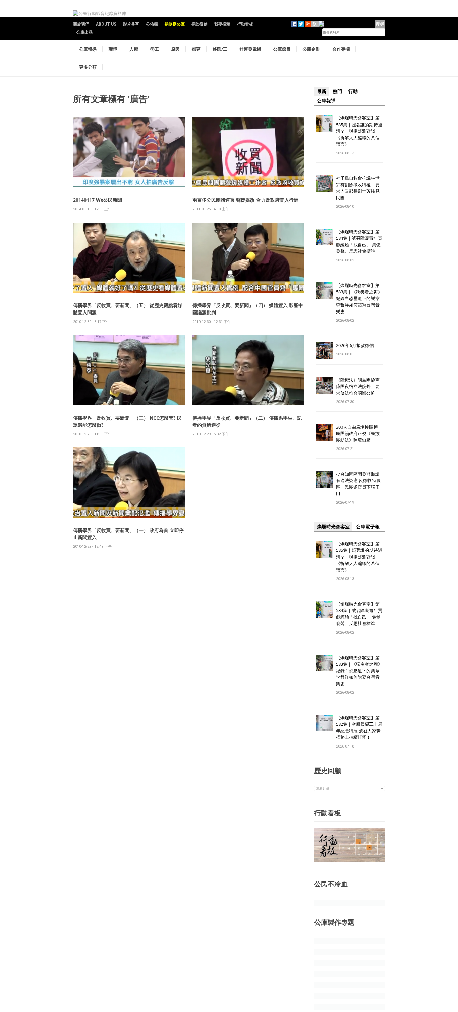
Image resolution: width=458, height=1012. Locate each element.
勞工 (154, 49)
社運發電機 (250, 49)
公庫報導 (88, 49)
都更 (196, 49)
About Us (106, 24)
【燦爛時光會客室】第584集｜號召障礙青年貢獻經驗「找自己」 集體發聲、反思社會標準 (359, 241)
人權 (133, 49)
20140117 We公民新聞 (97, 200)
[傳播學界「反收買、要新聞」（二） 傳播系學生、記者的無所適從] (248, 369)
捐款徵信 (199, 24)
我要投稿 (222, 24)
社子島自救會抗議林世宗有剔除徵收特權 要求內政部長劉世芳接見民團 (358, 188)
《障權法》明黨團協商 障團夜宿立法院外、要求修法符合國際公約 (360, 386)
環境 (113, 49)
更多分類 (88, 67)
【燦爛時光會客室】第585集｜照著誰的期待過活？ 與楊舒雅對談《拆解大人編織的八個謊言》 (359, 131)
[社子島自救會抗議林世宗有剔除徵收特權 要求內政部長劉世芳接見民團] (324, 183)
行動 (353, 91)
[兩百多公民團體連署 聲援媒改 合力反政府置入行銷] (248, 151)
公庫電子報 (368, 526)
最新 (321, 91)
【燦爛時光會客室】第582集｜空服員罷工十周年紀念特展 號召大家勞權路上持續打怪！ (359, 727)
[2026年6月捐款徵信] (324, 350)
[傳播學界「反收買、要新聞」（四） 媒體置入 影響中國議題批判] (248, 257)
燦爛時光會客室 (333, 526)
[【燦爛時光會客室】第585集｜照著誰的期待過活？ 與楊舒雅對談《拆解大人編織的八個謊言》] (324, 122)
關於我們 (81, 24)
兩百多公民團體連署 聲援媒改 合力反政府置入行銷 (245, 200)
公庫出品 (84, 32)
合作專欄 (341, 49)
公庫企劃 (311, 49)
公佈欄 (152, 24)
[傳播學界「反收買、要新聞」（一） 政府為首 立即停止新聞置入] (129, 482)
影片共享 (131, 24)
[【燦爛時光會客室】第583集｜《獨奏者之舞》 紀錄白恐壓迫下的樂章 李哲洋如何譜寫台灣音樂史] (324, 290)
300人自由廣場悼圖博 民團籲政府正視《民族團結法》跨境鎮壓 (359, 433)
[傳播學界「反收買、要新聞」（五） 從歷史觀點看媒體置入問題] (129, 257)
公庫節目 (282, 49)
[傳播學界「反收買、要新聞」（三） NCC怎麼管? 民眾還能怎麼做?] (129, 369)
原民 (175, 49)
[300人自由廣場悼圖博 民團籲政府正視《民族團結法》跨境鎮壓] (324, 431)
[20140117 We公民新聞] (129, 151)
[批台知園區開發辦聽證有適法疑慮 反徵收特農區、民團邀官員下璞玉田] (324, 478)
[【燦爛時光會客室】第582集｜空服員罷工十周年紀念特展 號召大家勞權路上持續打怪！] (324, 722)
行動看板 (245, 24)
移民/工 (220, 49)
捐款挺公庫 (175, 24)
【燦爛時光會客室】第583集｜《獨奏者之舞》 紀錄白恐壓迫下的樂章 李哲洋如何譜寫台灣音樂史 (359, 298)
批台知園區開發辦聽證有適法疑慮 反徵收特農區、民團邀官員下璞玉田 (358, 484)
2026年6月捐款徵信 (355, 345)
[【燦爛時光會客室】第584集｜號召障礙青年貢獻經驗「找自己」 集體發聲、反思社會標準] (324, 236)
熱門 (337, 91)
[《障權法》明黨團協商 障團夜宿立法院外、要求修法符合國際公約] (324, 384)
